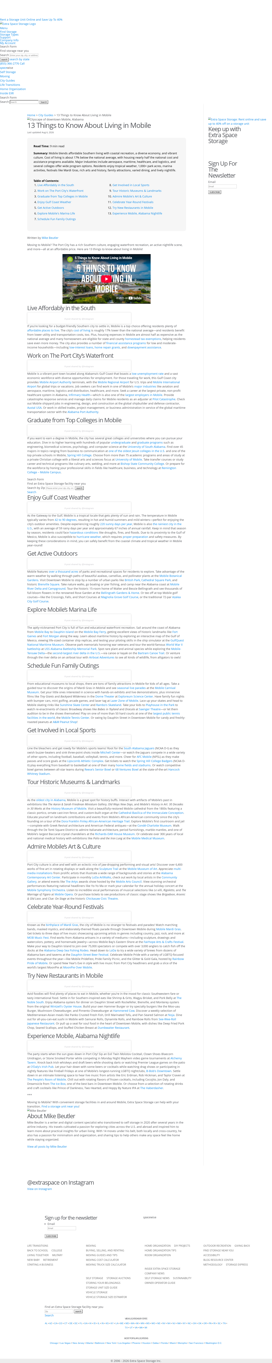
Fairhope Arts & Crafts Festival (163, 942)
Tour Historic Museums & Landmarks (137, 191)
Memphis (182, 1343)
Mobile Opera (64, 894)
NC (189, 1323)
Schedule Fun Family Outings (56, 219)
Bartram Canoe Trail (151, 653)
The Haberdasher (151, 1088)
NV (163, 1323)
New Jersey (78, 1343)
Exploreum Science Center (135, 696)
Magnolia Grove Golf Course (119, 597)
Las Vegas (65, 1343)
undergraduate (121, 442)
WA (140, 1327)
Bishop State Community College (142, 464)
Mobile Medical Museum (147, 838)
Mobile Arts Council (129, 881)
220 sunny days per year (116, 524)
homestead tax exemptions (143, 339)
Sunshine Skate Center (75, 705)
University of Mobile (128, 459)
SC (219, 1323)
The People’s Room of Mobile (46, 1079)
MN (142, 1323)
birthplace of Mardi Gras (62, 925)
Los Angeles (124, 1343)
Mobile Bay (41, 632)
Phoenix (136, 1343)
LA (117, 1323)
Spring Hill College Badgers (155, 761)
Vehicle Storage (97, 1292)
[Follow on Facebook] (211, 148)
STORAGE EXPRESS (237, 1264)
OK (199, 1323)
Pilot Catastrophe (164, 399)
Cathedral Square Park (156, 580)
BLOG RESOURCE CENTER (218, 1260)
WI (145, 1327)
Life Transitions (10, 85)
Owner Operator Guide (160, 1283)
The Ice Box (57, 1084)
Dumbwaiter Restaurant (113, 1028)
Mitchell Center (110, 752)
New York (111, 1343)
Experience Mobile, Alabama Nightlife (137, 213)
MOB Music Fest (38, 937)
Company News (154, 1273)
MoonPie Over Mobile (77, 967)
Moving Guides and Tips (101, 1255)
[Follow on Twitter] (220, 148)
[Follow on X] (154, 1230)
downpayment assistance (144, 347)
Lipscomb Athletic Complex (85, 761)
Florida (164, 1343)
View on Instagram (39, 1189)
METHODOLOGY (212, 1264)
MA (132, 1323)
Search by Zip (36, 488)
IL (98, 1323)
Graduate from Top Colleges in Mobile (62, 196)
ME (121, 1323)
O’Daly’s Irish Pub (42, 1067)
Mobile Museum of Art (142, 869)
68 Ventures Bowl (127, 769)
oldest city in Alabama (50, 800)
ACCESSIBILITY (211, 1255)
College (56, 1250)
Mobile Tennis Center (75, 718)
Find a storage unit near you (60, 1106)
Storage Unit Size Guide (101, 1287)
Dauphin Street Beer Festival (89, 954)
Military (57, 1255)
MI (137, 1323)
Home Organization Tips (160, 1250)
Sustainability (182, 1278)
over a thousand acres (63, 571)
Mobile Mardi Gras (168, 929)
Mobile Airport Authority (55, 382)
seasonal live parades (131, 688)
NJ (174, 1323)
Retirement (50, 1260)
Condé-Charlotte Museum (154, 825)
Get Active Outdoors (50, 208)
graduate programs (150, 442)
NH (168, 1323)
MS (148, 1323)
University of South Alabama (146, 447)
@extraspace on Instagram (60, 1182)
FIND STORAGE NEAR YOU (218, 1250)
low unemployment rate (148, 374)
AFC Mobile (144, 757)
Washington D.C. (213, 1343)
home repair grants (107, 347)
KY (112, 1323)
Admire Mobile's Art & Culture (132, 196)
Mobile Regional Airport (113, 382)
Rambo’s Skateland (108, 705)
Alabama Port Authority (83, 412)
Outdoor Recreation (217, 1246)
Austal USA (34, 408)
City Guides (7, 80)
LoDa (112, 950)
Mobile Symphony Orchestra (46, 890)
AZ (50, 1323)
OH (194, 1323)
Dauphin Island (64, 632)
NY (184, 1323)
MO (153, 1323)
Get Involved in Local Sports (131, 185)
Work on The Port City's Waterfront (60, 191)
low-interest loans (81, 347)
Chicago (54, 1343)
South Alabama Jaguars (139, 748)
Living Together (38, 1255)
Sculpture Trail (108, 869)
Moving (5, 76)
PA (210, 1323)
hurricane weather (89, 537)
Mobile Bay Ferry (95, 632)
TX (126, 1327)
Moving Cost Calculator (102, 1260)
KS (107, 1323)
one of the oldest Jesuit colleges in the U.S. (137, 451)
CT (65, 1323)
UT (131, 1327)
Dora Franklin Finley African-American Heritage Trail (95, 821)
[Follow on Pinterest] (238, 148)
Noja (171, 1015)
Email (212, 182)
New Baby (33, 1260)
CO (60, 1323)
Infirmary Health (79, 395)
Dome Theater (104, 696)
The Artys (72, 881)
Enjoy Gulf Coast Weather (54, 202)
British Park (132, 580)
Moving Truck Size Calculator (106, 1264)
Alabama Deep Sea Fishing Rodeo (66, 950)
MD (127, 1323)
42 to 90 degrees (66, 520)
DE (70, 1323)
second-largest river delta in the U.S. (77, 653)
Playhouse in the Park (160, 705)
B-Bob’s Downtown (158, 1071)
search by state (19, 59)
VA (136, 1327)
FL (81, 1323)
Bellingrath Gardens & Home (120, 593)
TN (224, 1323)
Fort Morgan (51, 636)
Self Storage (8, 72)
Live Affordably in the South (55, 185)
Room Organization (158, 1255)
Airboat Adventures (101, 657)
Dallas (156, 1343)
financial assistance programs (126, 343)
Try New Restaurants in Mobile (133, 208)
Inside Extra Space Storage (162, 1269)
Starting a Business (40, 1264)
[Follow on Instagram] (229, 148)
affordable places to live (43, 330)
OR (205, 1323)
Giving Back (242, 1246)
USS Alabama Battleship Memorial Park (70, 649)
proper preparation (135, 537)
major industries (145, 386)
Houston (146, 1343)
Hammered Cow (123, 1011)
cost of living (82, 330)
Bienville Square (48, 584)
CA (55, 1323)
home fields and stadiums (133, 765)
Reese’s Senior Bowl (98, 769)
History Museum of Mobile (68, 808)
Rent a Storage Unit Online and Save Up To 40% (31, 19)
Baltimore (100, 1343)
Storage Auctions (119, 1278)
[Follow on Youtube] (187, 1230)
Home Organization (13, 89)
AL (46, 1323)
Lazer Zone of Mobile (124, 701)
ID (95, 1323)
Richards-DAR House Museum (115, 834)
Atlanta (89, 1343)
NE (158, 1323)
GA (85, 1323)
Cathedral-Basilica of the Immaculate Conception (151, 813)
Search (4, 55)
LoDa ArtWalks (101, 877)
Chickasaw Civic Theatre (102, 898)
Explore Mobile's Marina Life (56, 213)
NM (179, 1323)
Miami (173, 1343)
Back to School (37, 1250)
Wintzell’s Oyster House (66, 1006)
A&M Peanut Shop (65, 722)
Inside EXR (7, 93)
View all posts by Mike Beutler (47, 1146)
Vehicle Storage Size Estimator (106, 1297)
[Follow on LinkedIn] (179, 1230)
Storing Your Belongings (103, 1283)
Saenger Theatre (150, 709)
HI (90, 1323)
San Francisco (196, 1343)
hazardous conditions (84, 532)
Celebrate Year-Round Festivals (133, 202)
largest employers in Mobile (143, 395)
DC (76, 1323)
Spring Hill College (79, 455)
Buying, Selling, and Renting (105, 1250)
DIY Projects (182, 1246)
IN (103, 1323)
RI (214, 1323)
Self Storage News (157, 1278)
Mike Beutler (50, 238)
